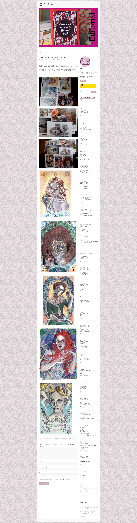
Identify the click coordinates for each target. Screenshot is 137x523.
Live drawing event (83, 464)
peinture (84, 514)
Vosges (91, 515)
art (89, 505)
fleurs (86, 509)
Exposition (82, 487)
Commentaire (41, 446)
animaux (81, 504)
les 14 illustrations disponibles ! (54, 73)
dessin (91, 507)
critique (81, 485)
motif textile (87, 512)
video (81, 498)
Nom (40, 461)
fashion (91, 508)
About (43, 49)
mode (85, 512)
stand (92, 513)
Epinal (96, 507)
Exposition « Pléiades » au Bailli (45, 438)
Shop (76, 49)
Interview (41, 52)
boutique (66, 66)
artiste (91, 504)
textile (83, 515)
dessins (94, 507)
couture (81, 507)
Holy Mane (48, 4)
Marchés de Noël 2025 (84, 466)
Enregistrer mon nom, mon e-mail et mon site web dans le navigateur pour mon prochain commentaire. (55, 480)
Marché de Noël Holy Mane (85, 471)
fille (83, 510)
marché (81, 512)
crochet (87, 507)
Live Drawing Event (91, 49)
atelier (81, 480)
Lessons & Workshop (83, 49)
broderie (90, 506)
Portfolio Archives (70, 49)
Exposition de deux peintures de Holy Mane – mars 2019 (66, 438)
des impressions (45, 67)
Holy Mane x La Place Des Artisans (86, 468)
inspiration (93, 511)
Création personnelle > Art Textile (86, 481)
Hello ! (81, 69)
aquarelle (85, 505)
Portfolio (63, 49)
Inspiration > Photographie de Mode (86, 493)
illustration (83, 511)
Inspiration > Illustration (84, 491)
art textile (95, 504)
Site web (40, 472)
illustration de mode (89, 511)
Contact (47, 49)
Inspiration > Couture (83, 489)
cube (88, 507)
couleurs (93, 506)
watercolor (82, 516)
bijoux (83, 506)
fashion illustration (95, 508)
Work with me (52, 49)
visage (88, 515)
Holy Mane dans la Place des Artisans (87, 469)
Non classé (82, 496)
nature (91, 512)
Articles (58, 49)
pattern (93, 512)
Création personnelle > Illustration (53, 59)
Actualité (81, 478)
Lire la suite (83, 80)
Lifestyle (81, 495)
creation (84, 507)
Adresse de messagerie (44, 467)
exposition (86, 508)
